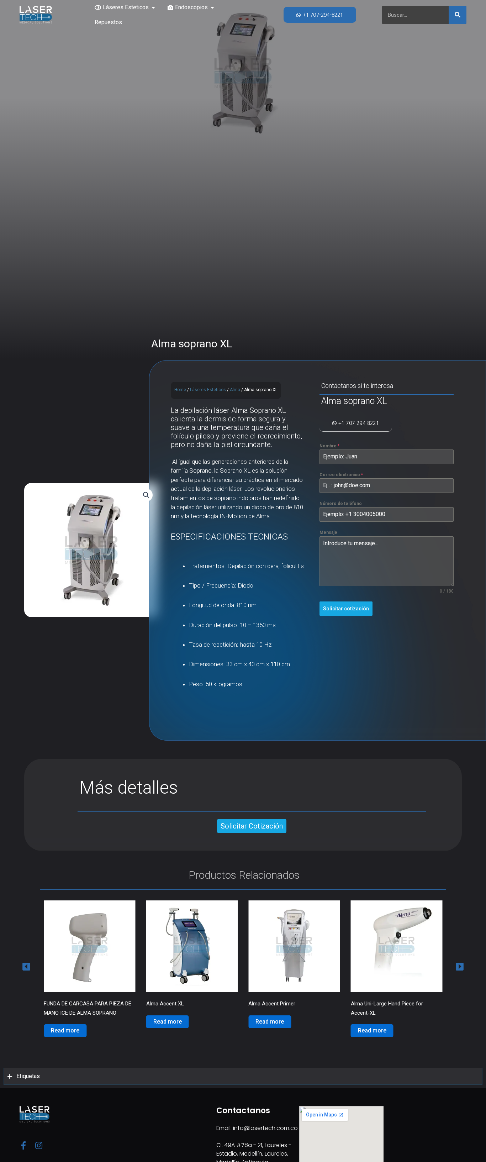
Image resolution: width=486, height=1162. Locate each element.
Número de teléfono (340, 503)
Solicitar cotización (346, 608)
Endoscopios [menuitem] (191, 7)
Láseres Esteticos (208, 389)
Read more (65, 1021)
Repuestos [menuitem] (108, 22)
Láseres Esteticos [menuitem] (126, 7)
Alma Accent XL (62, 1003)
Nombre (329, 445)
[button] (153, 7)
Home (180, 389)
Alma (235, 389)
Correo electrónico (341, 474)
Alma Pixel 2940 (369, 1003)
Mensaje (328, 532)
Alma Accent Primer (169, 1003)
